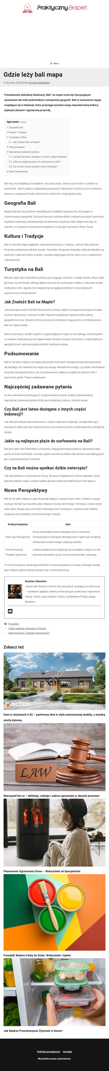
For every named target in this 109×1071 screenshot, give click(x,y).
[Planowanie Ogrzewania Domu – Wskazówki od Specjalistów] (54, 834)
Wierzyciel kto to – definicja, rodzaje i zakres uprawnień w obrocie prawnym (51, 796)
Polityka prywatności (48, 1051)
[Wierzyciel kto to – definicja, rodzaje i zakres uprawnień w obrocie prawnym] (54, 758)
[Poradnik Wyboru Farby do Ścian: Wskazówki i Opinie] (54, 913)
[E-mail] (10, 612)
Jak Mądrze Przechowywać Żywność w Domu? (33, 1031)
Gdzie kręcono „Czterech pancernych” (29, 632)
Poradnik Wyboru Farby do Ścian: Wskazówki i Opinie (37, 955)
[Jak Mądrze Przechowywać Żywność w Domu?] (54, 993)
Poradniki (13, 623)
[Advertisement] (54, 38)
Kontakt (67, 1051)
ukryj (23, 122)
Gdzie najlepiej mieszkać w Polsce (27, 628)
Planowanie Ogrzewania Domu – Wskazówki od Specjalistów (42, 871)
